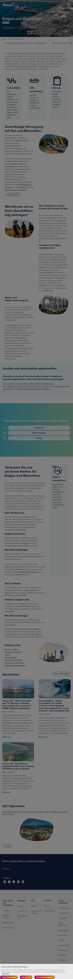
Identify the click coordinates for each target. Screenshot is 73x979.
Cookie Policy (5, 974)
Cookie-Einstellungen (9, 977)
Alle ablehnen (26, 977)
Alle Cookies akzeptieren (44, 977)
